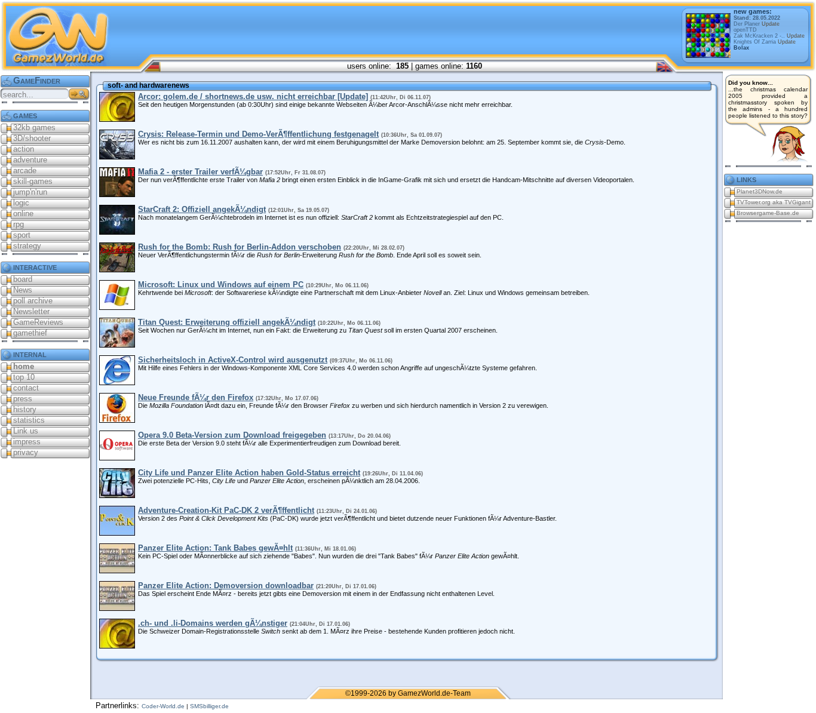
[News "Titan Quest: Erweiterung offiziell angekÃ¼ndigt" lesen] (117, 344)
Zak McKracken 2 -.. (769, 36)
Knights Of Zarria (765, 42)
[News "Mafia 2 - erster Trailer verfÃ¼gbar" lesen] (117, 194)
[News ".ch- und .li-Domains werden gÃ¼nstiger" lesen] (117, 645)
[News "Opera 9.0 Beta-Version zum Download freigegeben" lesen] (117, 457)
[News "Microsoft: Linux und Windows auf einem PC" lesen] (117, 307)
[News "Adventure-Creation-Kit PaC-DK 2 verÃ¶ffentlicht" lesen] (117, 532)
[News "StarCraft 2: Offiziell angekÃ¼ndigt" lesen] (117, 232)
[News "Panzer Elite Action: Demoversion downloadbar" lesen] (117, 608)
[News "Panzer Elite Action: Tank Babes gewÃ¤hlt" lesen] (117, 570)
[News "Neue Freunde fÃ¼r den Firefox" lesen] (117, 420)
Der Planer (757, 24)
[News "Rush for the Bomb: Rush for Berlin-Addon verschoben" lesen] (117, 269)
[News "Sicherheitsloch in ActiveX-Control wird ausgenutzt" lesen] (117, 382)
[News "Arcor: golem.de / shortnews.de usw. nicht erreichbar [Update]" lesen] (117, 119)
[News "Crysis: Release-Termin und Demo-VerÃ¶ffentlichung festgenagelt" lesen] (117, 156)
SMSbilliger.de (209, 706)
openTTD (745, 30)
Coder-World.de (163, 706)
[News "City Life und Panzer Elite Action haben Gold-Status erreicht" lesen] (117, 495)
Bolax (741, 48)
